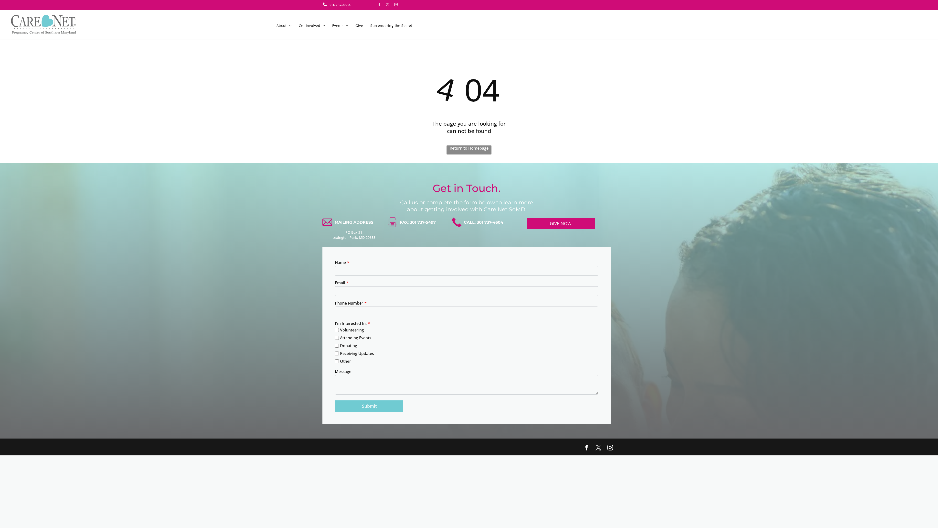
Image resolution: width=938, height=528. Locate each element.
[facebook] (379, 5)
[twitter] (387, 5)
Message (343, 371)
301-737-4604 (340, 5)
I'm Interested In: (351, 323)
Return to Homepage (469, 148)
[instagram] (396, 5)
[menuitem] (284, 25)
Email (340, 283)
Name (340, 262)
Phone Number (349, 303)
